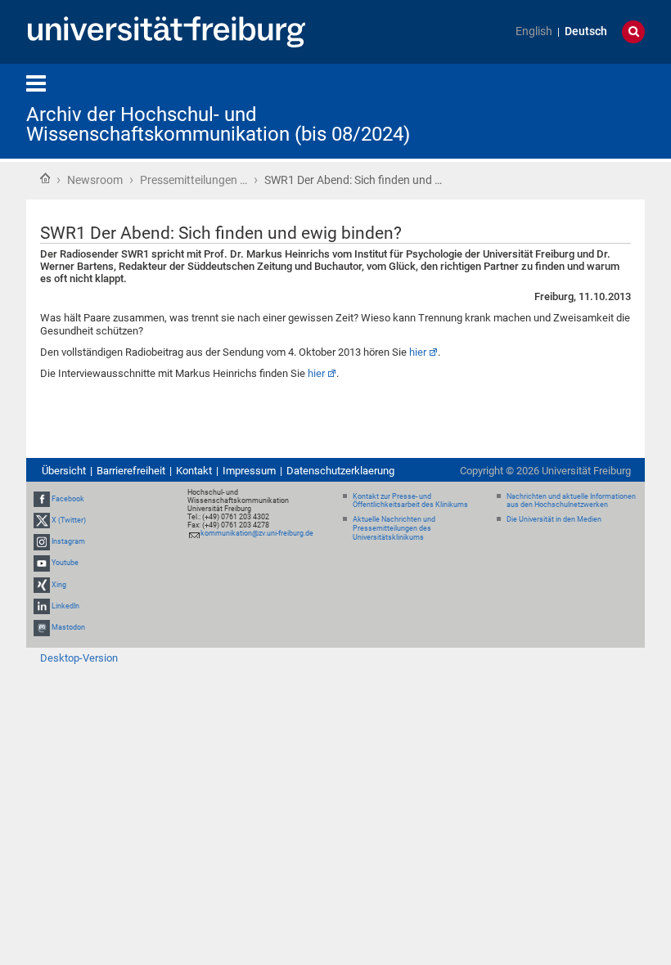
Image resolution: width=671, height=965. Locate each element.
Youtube (65, 563)
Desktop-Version (79, 658)
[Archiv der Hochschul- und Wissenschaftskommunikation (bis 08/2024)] (564, 110)
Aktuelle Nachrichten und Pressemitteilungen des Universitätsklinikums (394, 528)
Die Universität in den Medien (554, 519)
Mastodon (68, 627)
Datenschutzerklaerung (340, 471)
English (534, 31)
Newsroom (95, 179)
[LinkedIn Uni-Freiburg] (42, 606)
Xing (59, 585)
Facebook (68, 499)
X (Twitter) (69, 520)
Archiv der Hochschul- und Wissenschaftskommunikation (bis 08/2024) (218, 124)
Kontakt (194, 471)
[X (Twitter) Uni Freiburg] (42, 520)
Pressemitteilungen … (193, 179)
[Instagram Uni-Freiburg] (42, 541)
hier (417, 352)
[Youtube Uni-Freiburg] (42, 563)
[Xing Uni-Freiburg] (42, 585)
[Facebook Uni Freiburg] (42, 499)
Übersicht (64, 471)
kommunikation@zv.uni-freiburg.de (256, 533)
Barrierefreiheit (131, 471)
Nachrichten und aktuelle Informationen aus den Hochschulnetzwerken (571, 500)
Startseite (45, 178)
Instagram (68, 541)
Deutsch (586, 31)
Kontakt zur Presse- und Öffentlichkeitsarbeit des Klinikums (410, 500)
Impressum (249, 471)
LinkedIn (65, 606)
